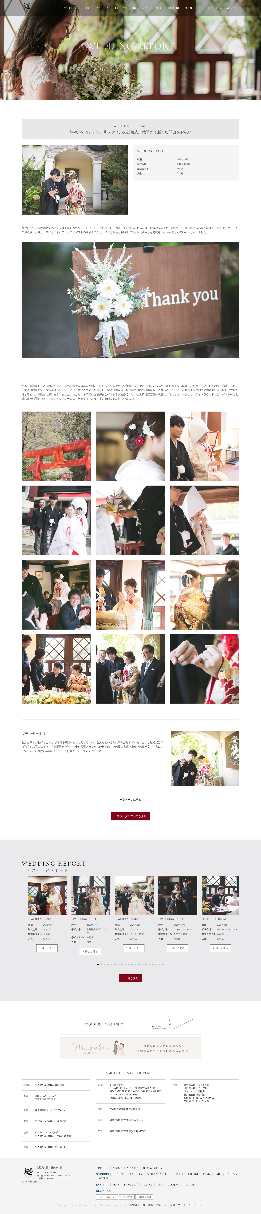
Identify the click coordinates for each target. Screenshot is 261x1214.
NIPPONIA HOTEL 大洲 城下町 (50, 1147)
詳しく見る (48, 948)
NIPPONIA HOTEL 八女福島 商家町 (53, 1136)
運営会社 (135, 1205)
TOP (99, 1168)
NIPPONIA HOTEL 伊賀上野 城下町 (127, 1131)
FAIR (200, 8)
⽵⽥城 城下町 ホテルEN (196, 1101)
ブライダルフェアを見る (131, 816)
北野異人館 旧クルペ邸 (198, 1085)
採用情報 (148, 1205)
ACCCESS (132, 1168)
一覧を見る (131, 978)
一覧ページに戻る (130, 799)
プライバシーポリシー (191, 1205)
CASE (159, 1184)
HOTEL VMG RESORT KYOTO (125, 1098)
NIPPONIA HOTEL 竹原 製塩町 (50, 1121)
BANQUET (130, 1184)
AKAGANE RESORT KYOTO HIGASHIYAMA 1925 (135, 1091)
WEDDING (102, 1174)
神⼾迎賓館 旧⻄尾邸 (194, 1094)
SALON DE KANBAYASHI (123, 1094)
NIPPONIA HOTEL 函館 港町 (49, 1085)
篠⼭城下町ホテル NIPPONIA (199, 1098)
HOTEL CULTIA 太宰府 (46, 1132)
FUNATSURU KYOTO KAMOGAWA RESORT (132, 1088)
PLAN (188, 8)
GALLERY (214, 8)
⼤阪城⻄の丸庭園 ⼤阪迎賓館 (124, 1109)
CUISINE (174, 8)
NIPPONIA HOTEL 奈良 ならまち (126, 1120)
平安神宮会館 (116, 1085)
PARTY (100, 1184)
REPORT (157, 8)
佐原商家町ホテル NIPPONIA (50, 1110)
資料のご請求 (145, 1197)
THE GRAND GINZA (45, 1096)
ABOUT (117, 1168)
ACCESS (231, 8)
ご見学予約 (127, 1197)
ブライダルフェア (108, 1197)
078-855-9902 (49, 1172)
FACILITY (112, 8)
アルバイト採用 (165, 1205)
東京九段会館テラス (45, 1099)
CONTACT (174, 1184)
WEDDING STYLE (135, 8)
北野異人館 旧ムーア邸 (196, 1088)
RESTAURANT (105, 1191)
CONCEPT (93, 8)
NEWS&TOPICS (70, 8)
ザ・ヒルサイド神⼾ (194, 1091)
